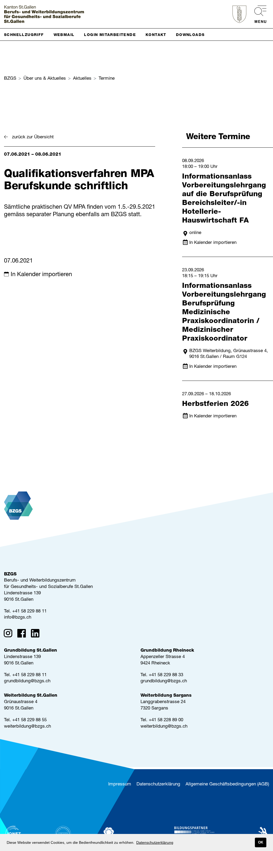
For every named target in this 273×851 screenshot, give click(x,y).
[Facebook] (23, 634)
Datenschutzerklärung (158, 784)
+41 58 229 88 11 (29, 611)
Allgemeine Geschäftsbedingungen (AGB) (227, 784)
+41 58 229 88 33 (166, 675)
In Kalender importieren (41, 275)
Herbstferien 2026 (215, 404)
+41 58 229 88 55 (29, 720)
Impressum (119, 784)
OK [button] (260, 842)
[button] (26, 34)
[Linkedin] (37, 634)
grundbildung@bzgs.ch (27, 681)
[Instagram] (10, 634)
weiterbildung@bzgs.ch (27, 726)
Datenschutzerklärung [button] (154, 842)
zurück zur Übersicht (33, 137)
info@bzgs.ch (17, 617)
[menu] (257, 14)
